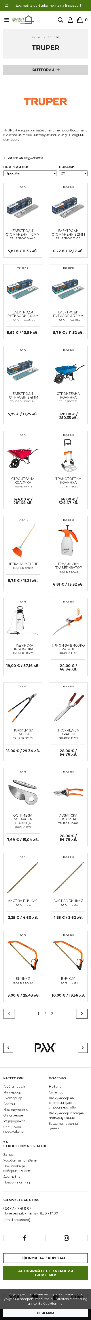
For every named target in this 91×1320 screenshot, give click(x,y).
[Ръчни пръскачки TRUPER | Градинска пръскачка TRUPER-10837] (23, 622)
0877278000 (17, 1208)
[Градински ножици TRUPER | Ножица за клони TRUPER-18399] (23, 707)
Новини (55, 1087)
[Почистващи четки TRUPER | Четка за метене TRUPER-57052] (23, 540)
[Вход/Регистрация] (70, 20)
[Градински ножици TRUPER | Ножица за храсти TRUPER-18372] (68, 707)
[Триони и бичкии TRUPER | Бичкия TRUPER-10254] (68, 955)
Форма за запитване (45, 1258)
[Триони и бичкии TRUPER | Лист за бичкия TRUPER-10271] (23, 877)
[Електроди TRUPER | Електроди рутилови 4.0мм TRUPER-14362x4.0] (23, 289)
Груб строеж (14, 1087)
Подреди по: (15, 167)
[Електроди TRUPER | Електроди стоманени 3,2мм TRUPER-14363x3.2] (68, 207)
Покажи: (67, 167)
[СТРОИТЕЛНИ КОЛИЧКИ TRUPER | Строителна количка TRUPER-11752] (68, 370)
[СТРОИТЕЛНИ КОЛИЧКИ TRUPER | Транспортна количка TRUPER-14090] (68, 455)
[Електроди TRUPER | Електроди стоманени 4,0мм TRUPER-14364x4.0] (23, 207)
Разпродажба (14, 1121)
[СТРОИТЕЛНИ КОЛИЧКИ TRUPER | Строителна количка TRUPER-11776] (23, 455)
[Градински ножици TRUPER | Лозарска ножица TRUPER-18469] (68, 792)
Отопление (13, 1115)
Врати (9, 1104)
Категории (43, 70)
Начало (37, 37)
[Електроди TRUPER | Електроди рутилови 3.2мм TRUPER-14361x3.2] (68, 289)
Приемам (45, 1313)
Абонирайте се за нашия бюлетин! (45, 1273)
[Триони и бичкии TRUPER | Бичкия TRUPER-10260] (23, 955)
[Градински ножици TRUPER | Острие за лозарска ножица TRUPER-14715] (23, 792)
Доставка (11, 1177)
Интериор (12, 1092)
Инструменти (15, 1110)
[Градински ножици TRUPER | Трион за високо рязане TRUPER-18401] (68, 622)
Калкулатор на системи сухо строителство (62, 1102)
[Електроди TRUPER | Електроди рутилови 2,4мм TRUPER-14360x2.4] (23, 370)
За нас (8, 1155)
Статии (56, 1092)
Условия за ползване (20, 1160)
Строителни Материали (23, 19)
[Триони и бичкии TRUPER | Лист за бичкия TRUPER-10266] (68, 877)
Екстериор (12, 1098)
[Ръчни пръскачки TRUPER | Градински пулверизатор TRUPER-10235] (68, 540)
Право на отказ (16, 1182)
